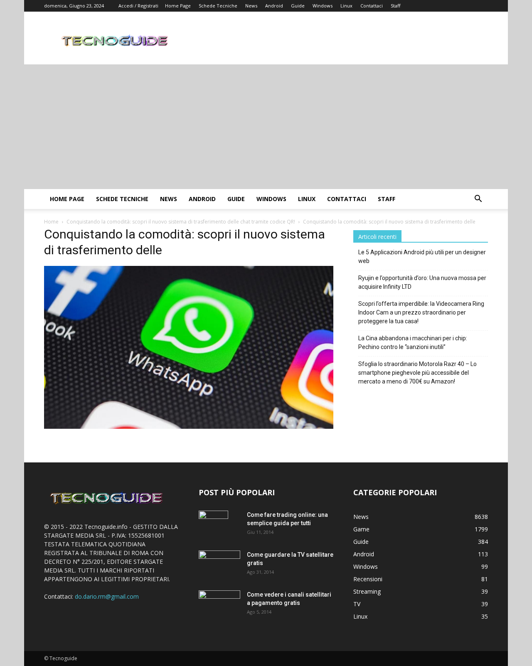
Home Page (178, 5)
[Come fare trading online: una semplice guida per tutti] (213, 525)
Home (51, 221)
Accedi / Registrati (138, 5)
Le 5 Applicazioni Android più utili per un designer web (422, 256)
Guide (298, 5)
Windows (322, 5)
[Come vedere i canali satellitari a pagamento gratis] (219, 603)
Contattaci (371, 5)
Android (274, 5)
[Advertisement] (266, 127)
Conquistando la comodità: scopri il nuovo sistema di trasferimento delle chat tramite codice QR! (180, 221)
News (251, 5)
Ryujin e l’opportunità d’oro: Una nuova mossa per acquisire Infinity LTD (422, 282)
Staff (395, 5)
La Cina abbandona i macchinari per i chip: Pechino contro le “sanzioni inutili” (412, 342)
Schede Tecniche (218, 5)
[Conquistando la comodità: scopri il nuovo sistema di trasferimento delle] (188, 426)
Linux (346, 5)
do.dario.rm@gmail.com (107, 596)
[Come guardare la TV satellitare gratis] (219, 564)
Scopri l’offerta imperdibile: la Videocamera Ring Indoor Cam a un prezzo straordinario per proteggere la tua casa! (421, 312)
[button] (478, 200)
